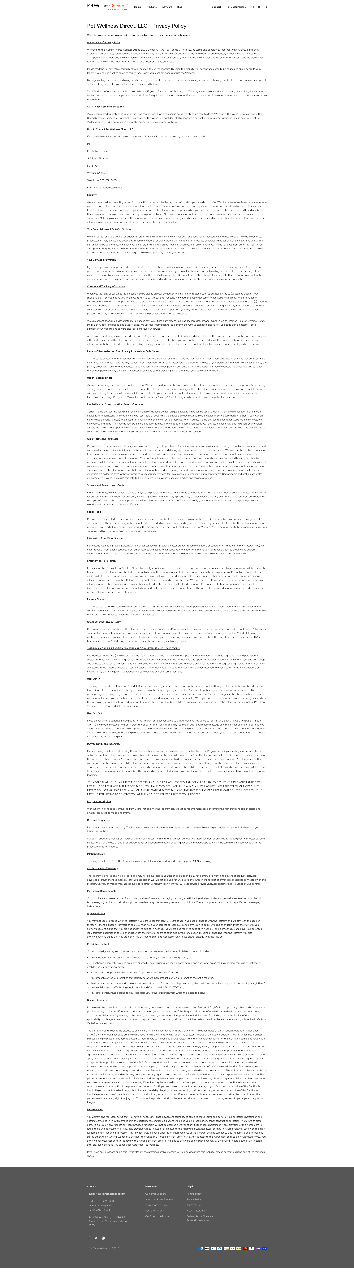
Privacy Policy (194, 1199)
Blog (179, 6)
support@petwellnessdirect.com (107, 1193)
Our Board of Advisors (157, 1216)
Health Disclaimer (196, 1210)
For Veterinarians (236, 6)
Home (137, 6)
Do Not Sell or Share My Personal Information (200, 1218)
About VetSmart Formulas (159, 1199)
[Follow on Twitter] (96, 1238)
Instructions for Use (156, 1204)
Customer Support (155, 1193)
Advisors (167, 6)
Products (151, 6)
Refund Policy (194, 1193)
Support (216, 6)
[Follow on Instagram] (103, 1238)
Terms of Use (194, 1204)
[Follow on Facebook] (89, 1238)
